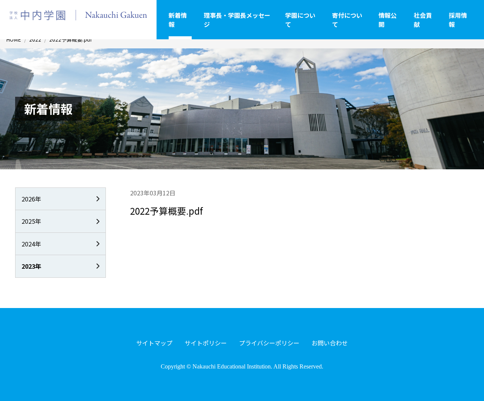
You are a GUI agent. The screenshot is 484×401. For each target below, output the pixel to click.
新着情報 (178, 20)
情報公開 (388, 20)
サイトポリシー (206, 342)
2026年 (31, 198)
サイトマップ (154, 342)
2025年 (31, 221)
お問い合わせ (330, 342)
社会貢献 (423, 20)
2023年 (31, 266)
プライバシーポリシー (269, 342)
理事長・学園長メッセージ (237, 20)
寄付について (347, 20)
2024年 (31, 243)
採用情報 (458, 20)
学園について (300, 20)
